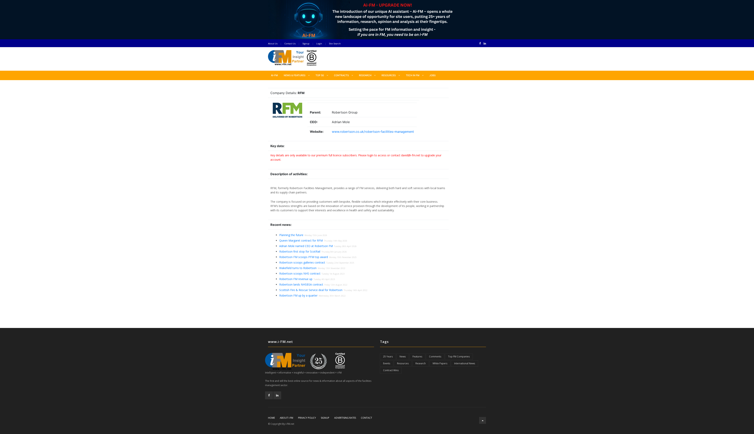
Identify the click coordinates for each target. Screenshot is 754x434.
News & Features (295, 75)
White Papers (440, 363)
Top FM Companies (459, 356)
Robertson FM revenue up (295, 279)
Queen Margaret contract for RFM (301, 240)
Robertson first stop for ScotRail (299, 251)
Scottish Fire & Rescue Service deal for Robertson (310, 290)
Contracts (342, 75)
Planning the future (291, 235)
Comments (435, 356)
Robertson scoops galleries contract (302, 262)
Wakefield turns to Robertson (298, 268)
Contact (366, 417)
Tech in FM (413, 75)
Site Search (335, 43)
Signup (305, 43)
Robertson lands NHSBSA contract (301, 284)
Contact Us (290, 43)
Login (319, 43)
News (403, 356)
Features (417, 356)
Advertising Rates (345, 417)
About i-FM (286, 417)
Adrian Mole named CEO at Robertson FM (306, 246)
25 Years (388, 356)
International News (464, 363)
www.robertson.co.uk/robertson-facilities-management (373, 132)
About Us (272, 43)
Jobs (432, 75)
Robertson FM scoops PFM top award (303, 257)
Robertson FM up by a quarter (298, 295)
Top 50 (320, 75)
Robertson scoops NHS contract (299, 273)
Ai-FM (274, 75)
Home (271, 417)
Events (386, 363)
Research (365, 75)
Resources (389, 75)
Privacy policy (307, 417)
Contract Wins (391, 370)
